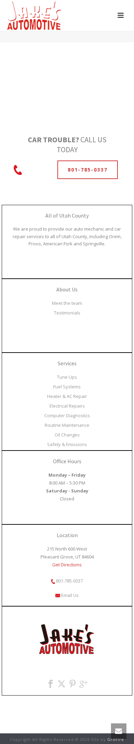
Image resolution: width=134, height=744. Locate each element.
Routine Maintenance (67, 425)
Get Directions (67, 565)
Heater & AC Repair (67, 396)
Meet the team (67, 303)
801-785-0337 (69, 581)
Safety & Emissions (67, 444)
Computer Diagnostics (67, 415)
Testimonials (67, 313)
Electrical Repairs (67, 406)
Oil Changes (67, 435)
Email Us (69, 595)
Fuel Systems (67, 387)
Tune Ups (67, 377)
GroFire (115, 739)
